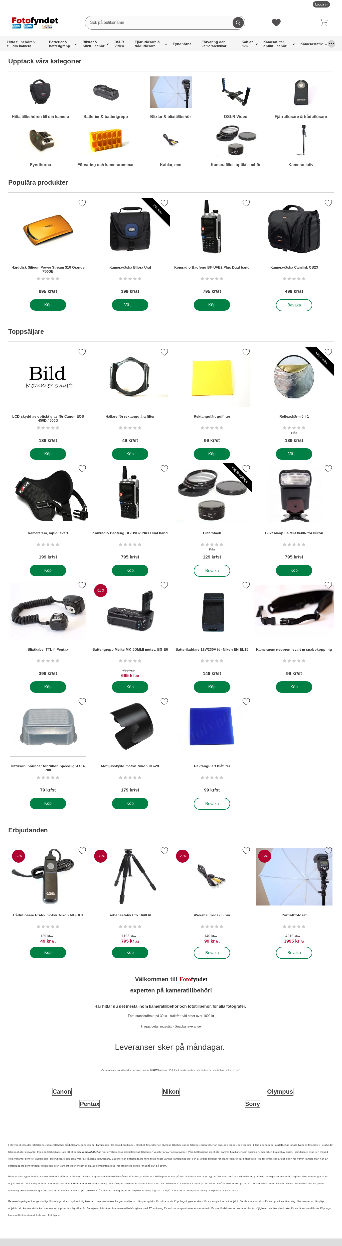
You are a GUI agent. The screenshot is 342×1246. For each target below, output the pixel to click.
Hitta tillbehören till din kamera (21, 44)
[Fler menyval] (331, 44)
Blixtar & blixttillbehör (93, 44)
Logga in (321, 4)
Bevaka (294, 303)
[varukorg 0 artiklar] (325, 23)
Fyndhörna (182, 44)
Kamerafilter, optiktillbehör (274, 44)
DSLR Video (119, 44)
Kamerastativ (311, 44)
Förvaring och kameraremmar (214, 44)
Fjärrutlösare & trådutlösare (147, 44)
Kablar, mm (247, 44)
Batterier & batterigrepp (59, 44)
